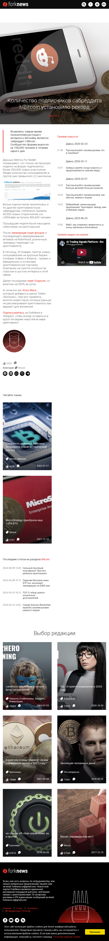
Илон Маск (29, 290)
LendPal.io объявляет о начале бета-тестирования (25, 688)
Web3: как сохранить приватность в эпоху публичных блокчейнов (85, 226)
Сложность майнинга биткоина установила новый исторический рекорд (26, 447)
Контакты (32, 908)
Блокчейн (14, 845)
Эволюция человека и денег (78, 763)
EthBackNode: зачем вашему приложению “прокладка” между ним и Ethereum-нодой (86, 207)
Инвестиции (15, 701)
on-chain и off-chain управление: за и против (27, 835)
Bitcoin (21, 368)
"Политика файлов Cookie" (67, 937)
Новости (13, 698)
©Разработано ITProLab (17, 911)
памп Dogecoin (37, 280)
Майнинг (21, 459)
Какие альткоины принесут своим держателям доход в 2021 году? (27, 761)
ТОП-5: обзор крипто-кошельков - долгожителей (34, 595)
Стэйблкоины (26, 698)
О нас (19, 908)
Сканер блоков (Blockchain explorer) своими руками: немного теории (37, 608)
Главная (7, 908)
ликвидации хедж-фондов (27, 232)
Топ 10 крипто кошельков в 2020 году (81, 688)
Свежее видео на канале (72, 234)
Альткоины (15, 772)
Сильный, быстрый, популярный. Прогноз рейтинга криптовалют (35, 571)
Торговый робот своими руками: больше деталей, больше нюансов (84, 186)
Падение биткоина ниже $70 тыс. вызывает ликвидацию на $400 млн (36, 583)
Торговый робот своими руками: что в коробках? (85, 151)
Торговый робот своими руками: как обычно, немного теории (85, 196)
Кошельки (69, 698)
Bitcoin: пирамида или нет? (76, 836)
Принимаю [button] (95, 932)
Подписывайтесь (13, 312)
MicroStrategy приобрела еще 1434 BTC (24, 522)
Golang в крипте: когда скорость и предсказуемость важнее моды (84, 169)
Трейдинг (40, 698)
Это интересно (71, 772)
